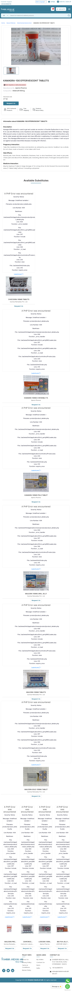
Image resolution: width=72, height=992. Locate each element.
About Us (25, 959)
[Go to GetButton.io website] (67, 990)
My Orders (39, 959)
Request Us (11, 103)
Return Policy (26, 970)
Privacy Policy (26, 962)
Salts (38, 968)
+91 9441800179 (6, 4)
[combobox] (5, 15)
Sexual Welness (11, 23)
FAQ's (38, 965)
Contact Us (40, 962)
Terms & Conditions (26, 966)
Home (3, 23)
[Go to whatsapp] (67, 986)
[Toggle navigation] (69, 9)
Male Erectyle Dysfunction (24, 23)
